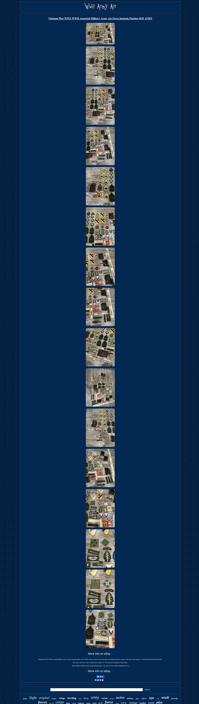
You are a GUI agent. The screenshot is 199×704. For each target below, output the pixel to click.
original (44, 698)
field (112, 699)
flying (86, 698)
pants (25, 699)
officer (144, 698)
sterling (71, 698)
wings (62, 698)
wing (158, 699)
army (95, 697)
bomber (54, 699)
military (130, 698)
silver (137, 699)
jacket (120, 697)
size (105, 698)
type (151, 698)
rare (80, 699)
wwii (165, 697)
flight (33, 698)
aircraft (174, 698)
